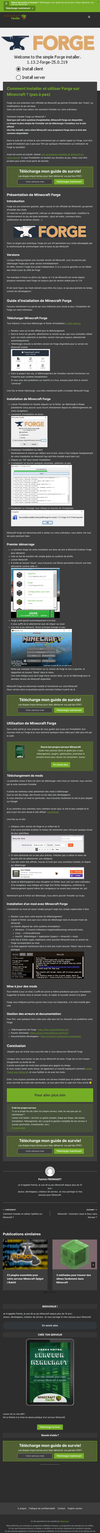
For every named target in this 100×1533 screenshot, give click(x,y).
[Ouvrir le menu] (95, 17)
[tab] (45, 1292)
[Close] (98, 2)
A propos (22, 1508)
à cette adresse (73, 323)
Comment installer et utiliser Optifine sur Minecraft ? (22, 1214)
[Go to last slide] (7, 1265)
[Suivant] (93, 1265)
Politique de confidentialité (42, 1508)
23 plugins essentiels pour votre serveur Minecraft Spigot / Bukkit (25, 1279)
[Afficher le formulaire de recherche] (89, 17)
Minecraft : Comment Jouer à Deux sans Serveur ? (77, 1214)
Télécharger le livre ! (50, 1427)
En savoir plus (60, 764)
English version (75, 1508)
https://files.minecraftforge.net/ (53, 1029)
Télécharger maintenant (69, 181)
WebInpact (64, 1521)
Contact (61, 1508)
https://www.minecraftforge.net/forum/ (49, 1033)
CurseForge (53, 812)
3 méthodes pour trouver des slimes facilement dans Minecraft (73, 1279)
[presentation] (25, 1254)
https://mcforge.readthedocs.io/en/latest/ (60, 1036)
